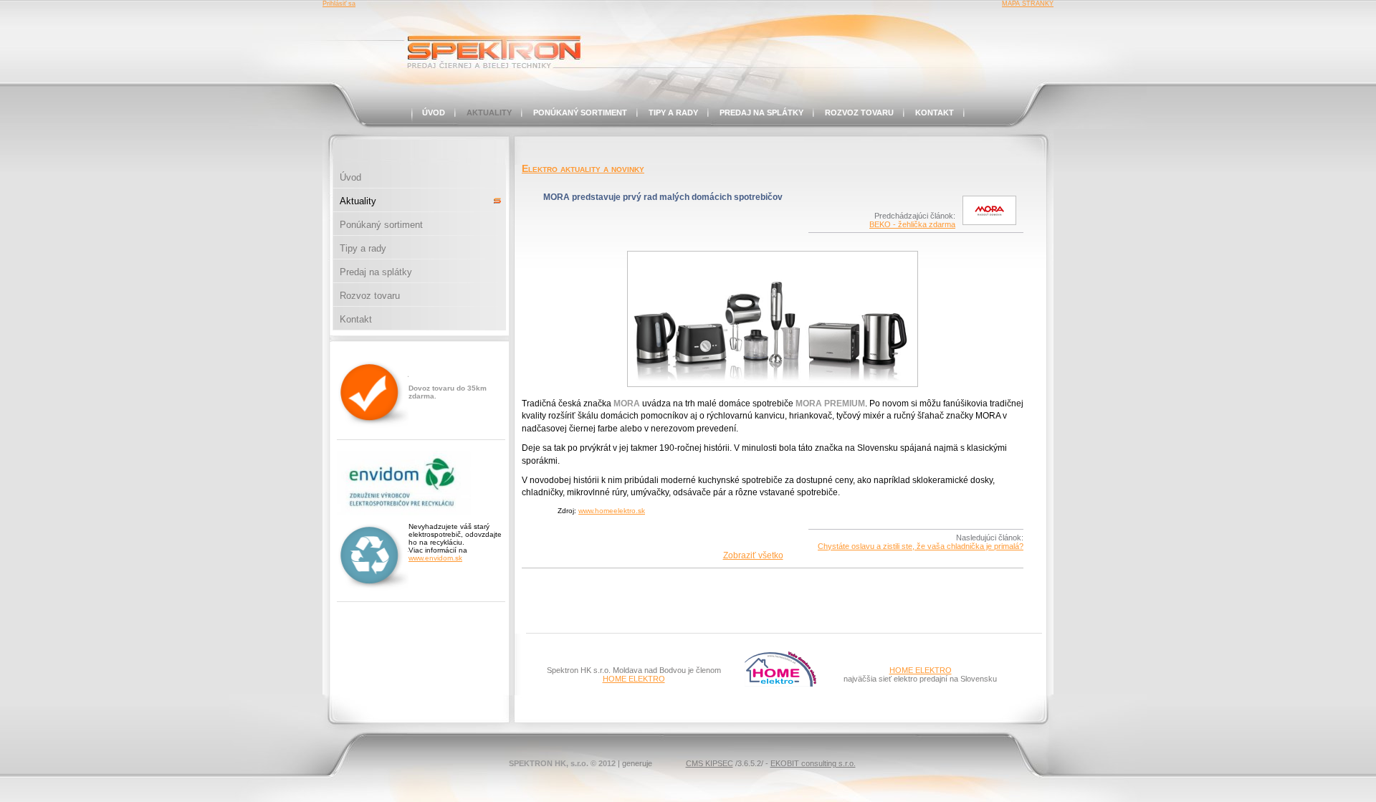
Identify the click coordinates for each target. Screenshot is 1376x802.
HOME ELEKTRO (634, 678)
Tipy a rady (673, 112)
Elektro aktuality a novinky (583, 168)
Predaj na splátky (761, 112)
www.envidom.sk (435, 558)
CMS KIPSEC (709, 763)
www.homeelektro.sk (611, 511)
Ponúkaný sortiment (580, 112)
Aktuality (489, 112)
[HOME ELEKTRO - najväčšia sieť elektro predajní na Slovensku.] (780, 683)
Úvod (433, 112)
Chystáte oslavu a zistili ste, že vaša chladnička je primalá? (920, 546)
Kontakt (934, 112)
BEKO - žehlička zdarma (912, 224)
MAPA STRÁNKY (1028, 3)
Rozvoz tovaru (859, 112)
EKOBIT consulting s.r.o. (813, 763)
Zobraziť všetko (753, 555)
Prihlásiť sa (338, 3)
